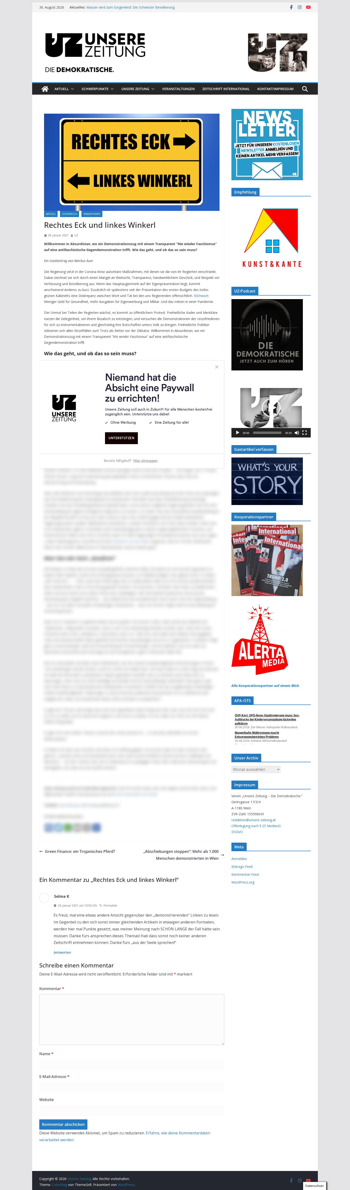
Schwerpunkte (95, 89)
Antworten (62, 952)
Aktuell (62, 89)
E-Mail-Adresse (54, 1076)
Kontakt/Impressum (275, 89)
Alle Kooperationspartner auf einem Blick (265, 685)
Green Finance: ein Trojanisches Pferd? (80, 851)
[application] (271, 407)
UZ (76, 235)
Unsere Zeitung (135, 89)
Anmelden (239, 858)
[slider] (267, 433)
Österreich (69, 214)
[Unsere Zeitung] (175, 26)
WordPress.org (242, 882)
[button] (71, 89)
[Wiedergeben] (237, 432)
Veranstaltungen (178, 89)
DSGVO (237, 832)
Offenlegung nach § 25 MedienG (256, 826)
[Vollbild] (304, 432)
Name (46, 1053)
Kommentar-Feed (245, 874)
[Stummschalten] (297, 432)
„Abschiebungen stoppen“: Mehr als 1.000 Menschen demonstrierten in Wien (181, 855)
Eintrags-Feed (242, 866)
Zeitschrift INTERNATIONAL (226, 89)
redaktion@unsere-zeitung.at (253, 820)
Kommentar (51, 988)
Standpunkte (91, 214)
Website (46, 1099)
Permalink (110, 905)
